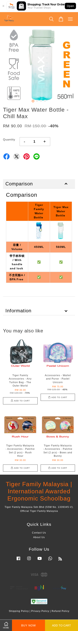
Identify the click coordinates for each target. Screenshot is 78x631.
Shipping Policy (19, 611)
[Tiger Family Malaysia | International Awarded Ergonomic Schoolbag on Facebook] (18, 560)
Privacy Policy (40, 611)
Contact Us (39, 532)
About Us (39, 537)
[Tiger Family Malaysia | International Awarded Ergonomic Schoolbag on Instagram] (29, 560)
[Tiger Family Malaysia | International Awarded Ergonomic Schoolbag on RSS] (60, 559)
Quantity (9, 139)
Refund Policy (60, 611)
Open (70, 6)
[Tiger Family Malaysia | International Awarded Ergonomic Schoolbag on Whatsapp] (50, 560)
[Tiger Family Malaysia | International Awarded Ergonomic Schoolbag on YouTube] (39, 560)
